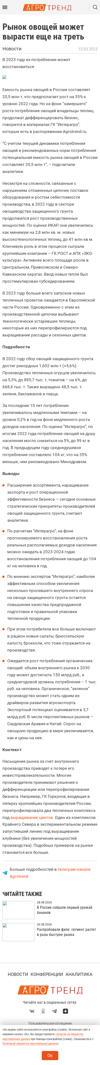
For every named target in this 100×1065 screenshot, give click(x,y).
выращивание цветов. (31, 817)
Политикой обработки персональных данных (29, 1043)
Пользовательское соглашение (50, 1023)
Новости (18, 974)
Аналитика (79, 974)
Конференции (47, 974)
